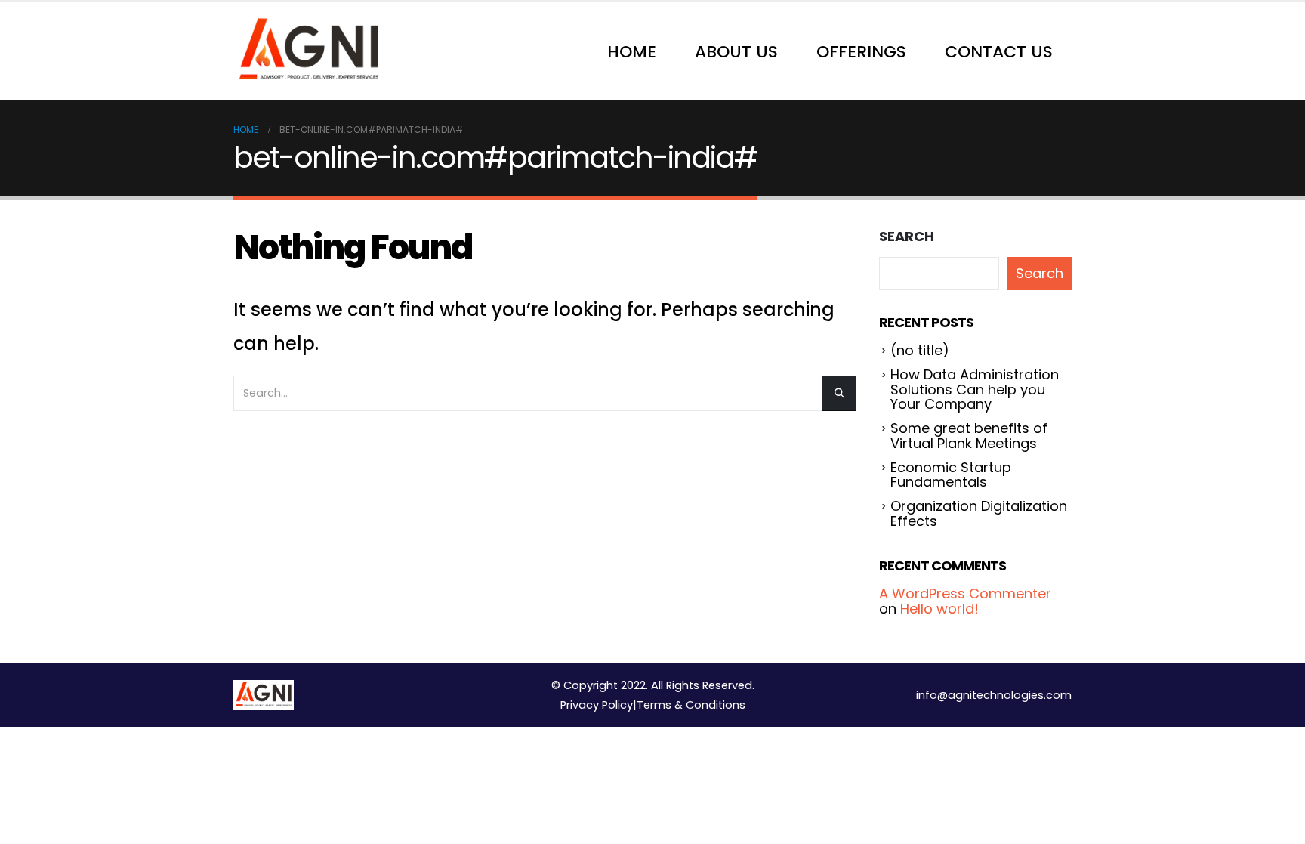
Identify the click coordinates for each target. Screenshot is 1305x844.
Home (631, 51)
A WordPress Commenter (965, 593)
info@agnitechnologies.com (994, 695)
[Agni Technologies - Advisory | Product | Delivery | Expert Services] (308, 51)
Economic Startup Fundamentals (950, 475)
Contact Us (999, 51)
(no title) (919, 350)
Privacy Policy (596, 705)
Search (906, 236)
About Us (736, 51)
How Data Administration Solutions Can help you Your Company (974, 389)
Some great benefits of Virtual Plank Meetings (968, 436)
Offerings (861, 51)
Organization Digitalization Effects (978, 513)
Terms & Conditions (691, 705)
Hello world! (939, 608)
